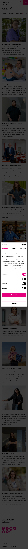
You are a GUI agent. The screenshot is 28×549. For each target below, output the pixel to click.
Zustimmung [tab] (5, 248)
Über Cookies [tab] (22, 248)
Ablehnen (14, 303)
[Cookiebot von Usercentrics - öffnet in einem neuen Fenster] (20, 244)
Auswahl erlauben (14, 299)
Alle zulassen (14, 294)
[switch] (24, 279)
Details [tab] (14, 248)
